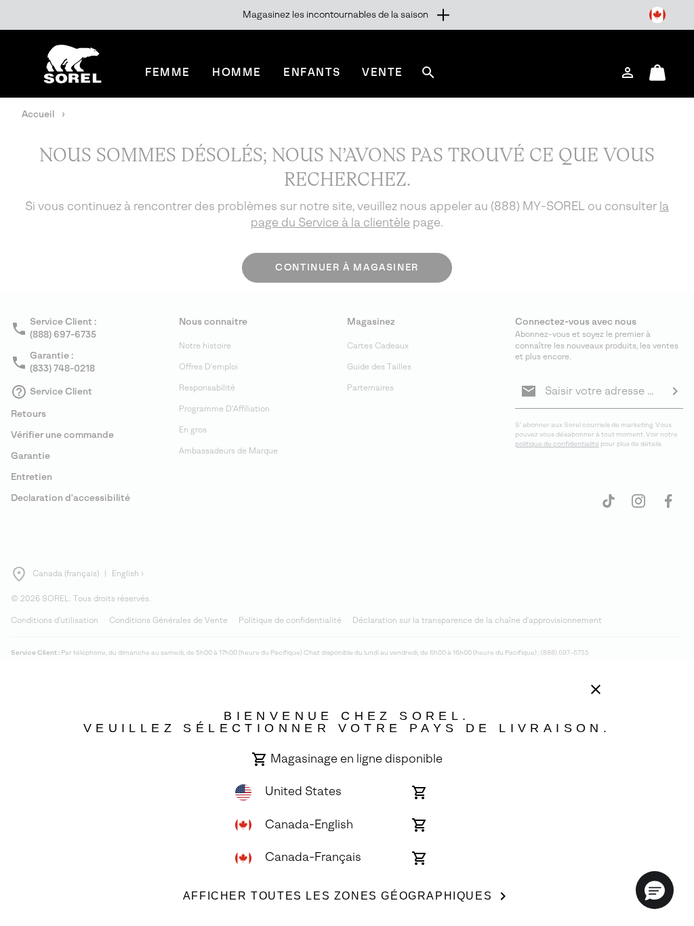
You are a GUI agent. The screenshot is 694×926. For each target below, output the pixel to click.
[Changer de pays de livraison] (657, 15)
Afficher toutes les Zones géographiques (337, 896)
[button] (655, 890)
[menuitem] (167, 72)
